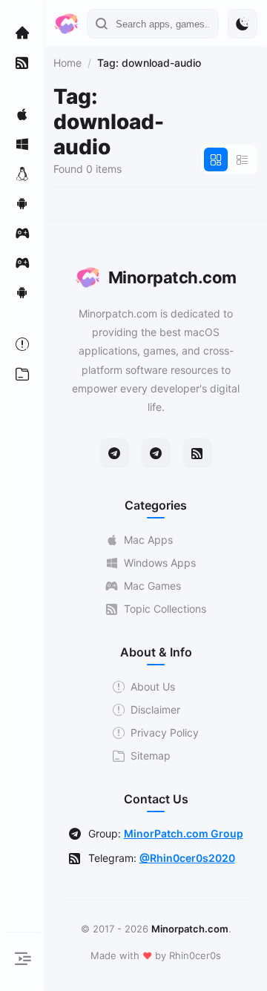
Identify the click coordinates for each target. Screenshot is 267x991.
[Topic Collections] (22, 62)
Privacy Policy (165, 732)
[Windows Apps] (22, 144)
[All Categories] (22, 374)
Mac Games (152, 585)
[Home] (22, 33)
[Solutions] (22, 344)
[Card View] (216, 159)
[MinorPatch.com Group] (156, 453)
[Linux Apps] (22, 173)
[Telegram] (114, 453)
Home (67, 62)
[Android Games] (22, 292)
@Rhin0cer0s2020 (187, 858)
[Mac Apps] (22, 114)
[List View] (242, 159)
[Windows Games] (22, 262)
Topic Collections (165, 608)
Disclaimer (155, 709)
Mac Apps (148, 539)
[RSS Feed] (197, 453)
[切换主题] (242, 24)
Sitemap (151, 755)
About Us (153, 686)
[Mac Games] (22, 233)
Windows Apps (160, 562)
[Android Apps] (22, 203)
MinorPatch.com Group (183, 833)
